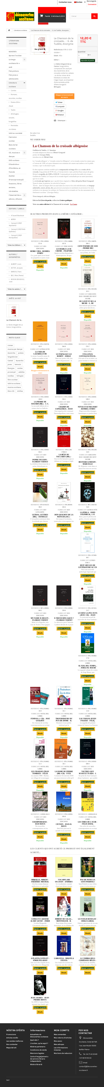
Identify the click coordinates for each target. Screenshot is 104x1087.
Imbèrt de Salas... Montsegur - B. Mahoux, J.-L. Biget (63, 921)
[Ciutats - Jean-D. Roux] (64, 802)
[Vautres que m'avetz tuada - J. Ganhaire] (88, 749)
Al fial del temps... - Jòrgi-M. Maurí (87, 667)
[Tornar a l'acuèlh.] (9, 30)
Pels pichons (14, 71)
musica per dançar (15, 349)
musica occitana (14, 387)
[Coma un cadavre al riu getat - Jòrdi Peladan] (40, 906)
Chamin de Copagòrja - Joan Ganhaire (64, 409)
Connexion (92, 4)
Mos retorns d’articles (63, 1038)
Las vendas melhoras (14, 1041)
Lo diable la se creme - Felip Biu (64, 250)
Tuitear (59, 102)
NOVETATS (12, 52)
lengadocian (13, 357)
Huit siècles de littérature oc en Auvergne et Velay (87, 567)
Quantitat (81, 52)
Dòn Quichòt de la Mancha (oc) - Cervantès (64, 517)
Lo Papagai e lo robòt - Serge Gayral (64, 356)
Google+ (60, 111)
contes (20, 368)
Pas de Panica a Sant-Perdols (87, 881)
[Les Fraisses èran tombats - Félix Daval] (40, 749)
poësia (20, 353)
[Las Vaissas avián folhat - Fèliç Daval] (88, 696)
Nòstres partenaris (37, 1047)
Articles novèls (12, 1038)
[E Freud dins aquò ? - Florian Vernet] (64, 595)
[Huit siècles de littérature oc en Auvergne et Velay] (88, 543)
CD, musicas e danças (14, 154)
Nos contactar (12, 1044)
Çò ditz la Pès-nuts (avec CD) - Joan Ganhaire (87, 615)
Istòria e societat (15, 133)
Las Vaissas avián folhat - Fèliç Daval (87, 721)
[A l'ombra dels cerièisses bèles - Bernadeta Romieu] (88, 946)
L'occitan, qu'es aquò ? (39, 1043)
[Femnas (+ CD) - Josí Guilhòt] (40, 696)
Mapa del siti (11, 1048)
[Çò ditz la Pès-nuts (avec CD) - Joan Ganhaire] (88, 595)
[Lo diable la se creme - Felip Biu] (64, 229)
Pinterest (60, 115)
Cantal (10, 361)
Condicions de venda (38, 1050)
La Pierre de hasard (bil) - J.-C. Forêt (40, 404)
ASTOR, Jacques (17, 268)
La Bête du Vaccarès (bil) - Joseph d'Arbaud (64, 457)
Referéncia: (58, 50)
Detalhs (33, 135)
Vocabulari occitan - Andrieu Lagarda (64, 882)
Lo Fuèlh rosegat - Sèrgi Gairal (87, 920)
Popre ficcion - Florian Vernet (40, 461)
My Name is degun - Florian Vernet (40, 619)
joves (10, 364)
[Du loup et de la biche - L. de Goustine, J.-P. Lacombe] (88, 276)
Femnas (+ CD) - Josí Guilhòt (40, 720)
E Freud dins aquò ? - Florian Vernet (64, 619)
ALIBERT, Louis (16, 264)
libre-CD (11, 391)
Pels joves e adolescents (13, 77)
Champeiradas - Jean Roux (40, 823)
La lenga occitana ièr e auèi (14, 63)
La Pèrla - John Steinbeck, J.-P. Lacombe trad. (87, 514)
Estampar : (62, 120)
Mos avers (58, 1041)
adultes (21, 372)
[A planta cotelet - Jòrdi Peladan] (40, 946)
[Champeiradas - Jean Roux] (40, 802)
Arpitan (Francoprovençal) (16, 178)
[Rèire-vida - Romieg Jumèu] (40, 229)
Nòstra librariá (36, 1064)
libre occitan (13, 380)
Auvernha (11, 353)
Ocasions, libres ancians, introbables (15, 187)
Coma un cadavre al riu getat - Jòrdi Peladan (40, 921)
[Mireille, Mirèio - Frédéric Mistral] (40, 867)
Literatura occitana (13, 85)
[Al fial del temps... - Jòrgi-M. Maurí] (88, 643)
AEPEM (13, 219)
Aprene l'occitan (15, 56)
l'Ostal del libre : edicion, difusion (15, 197)
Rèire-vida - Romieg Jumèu (40, 252)
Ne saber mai (35, 133)
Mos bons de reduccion (63, 1053)
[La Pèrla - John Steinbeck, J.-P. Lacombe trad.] (88, 492)
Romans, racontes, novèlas (15, 96)
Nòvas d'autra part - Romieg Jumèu (87, 408)
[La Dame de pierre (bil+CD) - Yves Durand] (64, 749)
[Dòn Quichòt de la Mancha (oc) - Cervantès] (64, 492)
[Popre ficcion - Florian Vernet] (40, 437)
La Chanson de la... (14, 320)
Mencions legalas (37, 1053)
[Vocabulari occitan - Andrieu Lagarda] (64, 867)
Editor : (57, 60)
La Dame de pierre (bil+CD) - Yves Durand (64, 774)
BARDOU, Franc (16, 272)
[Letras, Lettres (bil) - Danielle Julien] (40, 492)
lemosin (18, 364)
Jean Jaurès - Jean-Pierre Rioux (40, 999)
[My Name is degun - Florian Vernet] (40, 595)
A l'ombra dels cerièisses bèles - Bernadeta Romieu (87, 960)
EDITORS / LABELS (16, 209)
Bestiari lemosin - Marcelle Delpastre (88, 464)
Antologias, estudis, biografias (14, 117)
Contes (13, 90)
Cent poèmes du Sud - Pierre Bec (88, 247)
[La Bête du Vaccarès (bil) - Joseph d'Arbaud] (64, 437)
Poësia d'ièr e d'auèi (14, 104)
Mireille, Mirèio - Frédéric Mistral (40, 881)
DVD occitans (14, 160)
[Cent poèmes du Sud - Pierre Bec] (88, 229)
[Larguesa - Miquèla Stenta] (64, 946)
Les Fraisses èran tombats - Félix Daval (40, 774)
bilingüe (20, 376)
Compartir (60, 106)
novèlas (11, 376)
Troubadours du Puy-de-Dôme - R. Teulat (64, 721)
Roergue (11, 368)
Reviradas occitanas (13, 127)
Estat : (56, 56)
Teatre (12, 110)
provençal (12, 372)
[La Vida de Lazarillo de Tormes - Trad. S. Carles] (40, 331)
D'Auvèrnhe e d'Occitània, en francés (15, 168)
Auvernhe (19, 361)
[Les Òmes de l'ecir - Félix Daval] (88, 802)
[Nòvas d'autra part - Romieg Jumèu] (88, 384)
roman (10, 345)
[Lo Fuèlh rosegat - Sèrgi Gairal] (88, 906)
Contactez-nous (65, 2)
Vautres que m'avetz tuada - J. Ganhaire (87, 774)
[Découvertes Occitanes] (20, 16)
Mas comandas (60, 1034)
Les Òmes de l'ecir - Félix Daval (87, 823)
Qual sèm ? (34, 1040)
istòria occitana (14, 383)
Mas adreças (59, 1044)
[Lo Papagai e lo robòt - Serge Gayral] (64, 331)
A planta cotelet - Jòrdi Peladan (40, 959)
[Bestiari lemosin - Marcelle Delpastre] (88, 437)
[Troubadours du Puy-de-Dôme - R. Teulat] (64, 696)
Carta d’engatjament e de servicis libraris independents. (39, 1059)
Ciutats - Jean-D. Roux (64, 825)
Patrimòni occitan (13, 139)
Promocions (11, 1034)
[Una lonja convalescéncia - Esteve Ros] (88, 331)
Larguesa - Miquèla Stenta (64, 959)
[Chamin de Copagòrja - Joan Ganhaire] (64, 384)
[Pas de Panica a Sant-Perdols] (88, 867)
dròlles (20, 391)
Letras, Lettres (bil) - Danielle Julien (40, 517)
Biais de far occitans (13, 147)
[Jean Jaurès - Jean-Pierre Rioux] (40, 985)
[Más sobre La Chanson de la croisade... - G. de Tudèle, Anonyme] (12, 311)
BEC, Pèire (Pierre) (17, 275)
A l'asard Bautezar (17, 215)
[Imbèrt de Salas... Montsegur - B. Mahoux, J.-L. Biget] (64, 906)
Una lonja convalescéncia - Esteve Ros (87, 356)
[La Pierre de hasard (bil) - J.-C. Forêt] (40, 384)
